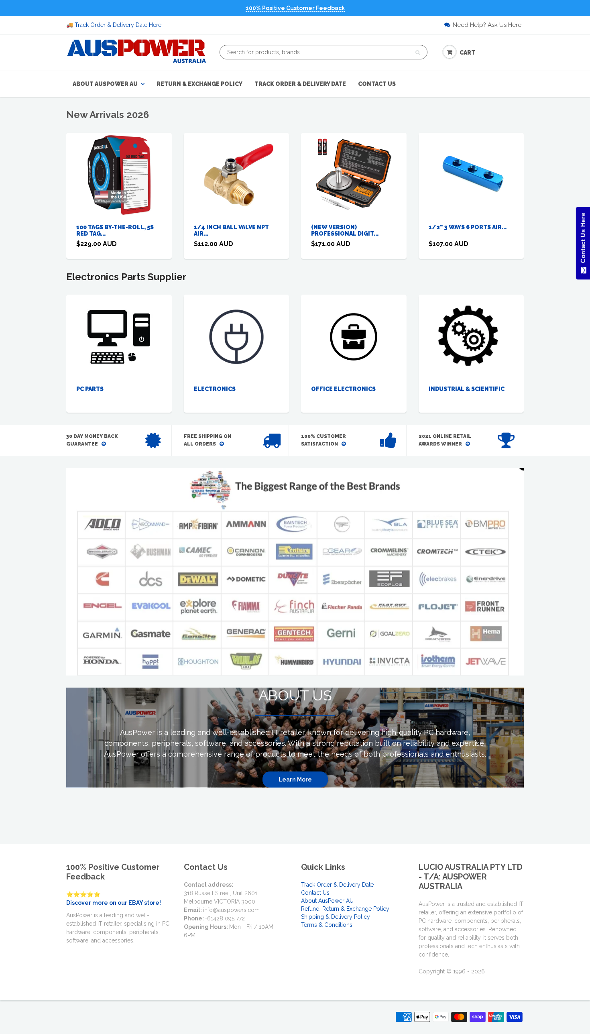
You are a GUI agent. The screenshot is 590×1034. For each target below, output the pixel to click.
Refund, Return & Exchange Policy (345, 909)
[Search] (417, 52)
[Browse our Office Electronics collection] (353, 330)
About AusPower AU (105, 84)
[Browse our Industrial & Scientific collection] (471, 336)
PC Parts (90, 389)
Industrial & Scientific (467, 389)
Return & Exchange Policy (199, 84)
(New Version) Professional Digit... (344, 230)
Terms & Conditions (326, 925)
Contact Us (377, 84)
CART (467, 52)
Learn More (295, 779)
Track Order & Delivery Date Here (118, 25)
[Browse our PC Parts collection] (119, 336)
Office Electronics (343, 389)
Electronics (215, 389)
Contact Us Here (582, 240)
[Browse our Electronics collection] (236, 336)
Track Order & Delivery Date (300, 84)
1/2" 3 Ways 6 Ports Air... (468, 227)
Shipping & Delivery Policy (335, 917)
